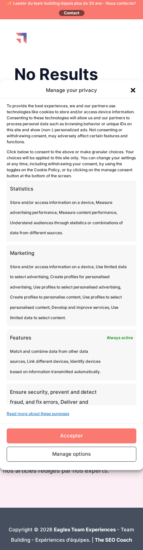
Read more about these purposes (38, 413)
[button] (133, 90)
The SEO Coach (113, 540)
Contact (71, 12)
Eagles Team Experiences (85, 529)
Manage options (71, 454)
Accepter (71, 435)
